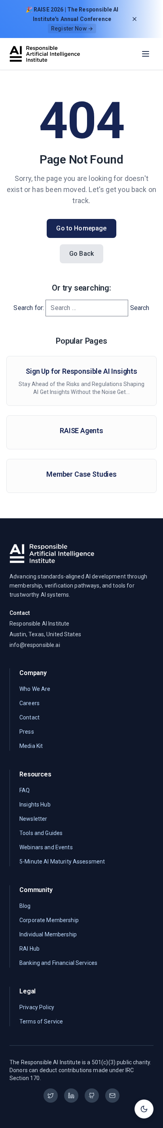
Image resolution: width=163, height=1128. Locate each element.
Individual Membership (48, 934)
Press (26, 732)
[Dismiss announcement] (134, 19)
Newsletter (33, 819)
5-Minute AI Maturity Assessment (62, 861)
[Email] (112, 1095)
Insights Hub (35, 804)
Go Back (81, 253)
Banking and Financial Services (58, 963)
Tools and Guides (41, 833)
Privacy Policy (36, 1007)
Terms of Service (41, 1021)
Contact (29, 717)
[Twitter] (51, 1095)
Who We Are (34, 689)
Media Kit (31, 746)
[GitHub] (92, 1095)
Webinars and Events (46, 847)
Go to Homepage (81, 228)
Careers (29, 703)
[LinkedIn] (71, 1095)
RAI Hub (29, 948)
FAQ (24, 790)
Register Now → (72, 28)
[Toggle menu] (146, 54)
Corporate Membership (49, 920)
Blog (25, 906)
